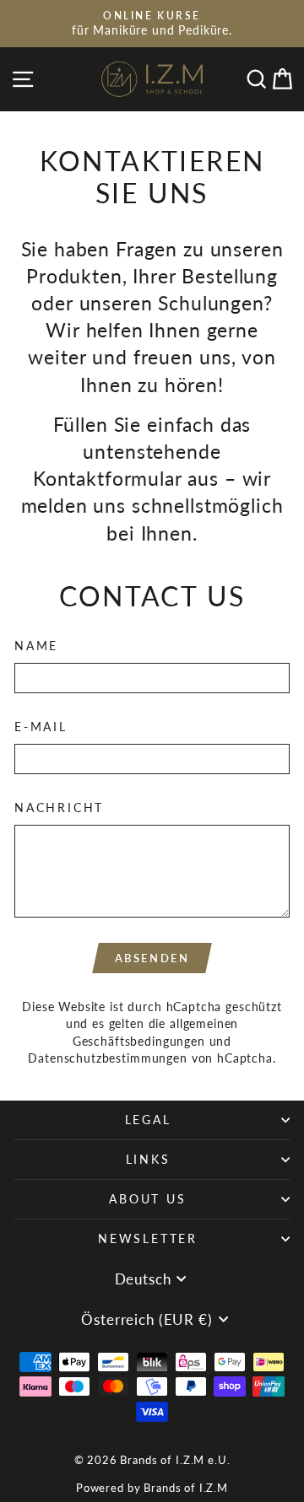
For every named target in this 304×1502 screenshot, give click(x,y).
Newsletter (148, 1238)
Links (148, 1159)
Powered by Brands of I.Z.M (152, 1487)
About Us (147, 1199)
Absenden (152, 958)
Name (36, 645)
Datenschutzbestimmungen (107, 1058)
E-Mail (41, 726)
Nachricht (59, 807)
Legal (148, 1119)
